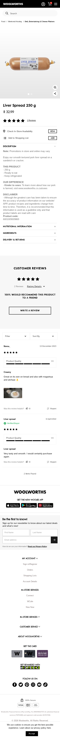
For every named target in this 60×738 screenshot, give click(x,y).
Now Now (30, 607)
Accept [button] (32, 733)
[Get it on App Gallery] (46, 505)
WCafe (30, 601)
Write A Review (30, 310)
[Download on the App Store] (13, 505)
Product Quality (13, 361)
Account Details (30, 581)
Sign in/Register (30, 564)
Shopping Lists (30, 575)
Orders (30, 570)
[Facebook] (14, 684)
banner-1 (31, 94)
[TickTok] (45, 684)
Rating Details (34, 286)
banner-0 (28, 94)
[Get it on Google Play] (29, 505)
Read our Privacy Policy (37, 546)
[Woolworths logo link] (13, 4)
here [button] (49, 728)
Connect (30, 595)
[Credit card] (30, 653)
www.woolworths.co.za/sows (32, 188)
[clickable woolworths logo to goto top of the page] (30, 492)
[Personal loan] (42, 653)
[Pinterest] (27, 684)
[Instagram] (33, 684)
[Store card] (17, 653)
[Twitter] (21, 684)
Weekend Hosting (15, 21)
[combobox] (32, 13)
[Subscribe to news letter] (54, 540)
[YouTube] (39, 684)
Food (3, 21)
